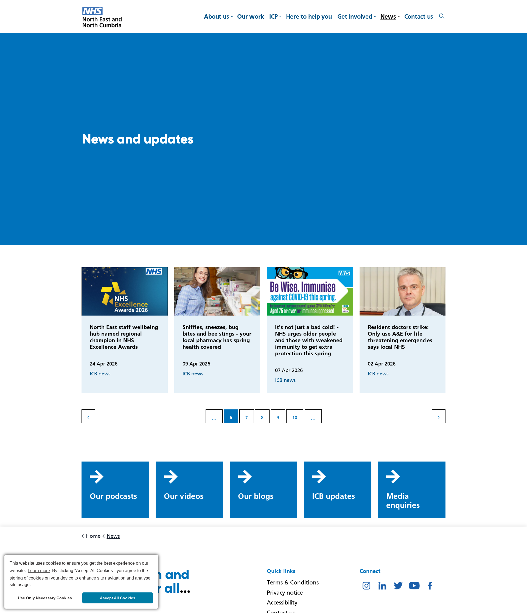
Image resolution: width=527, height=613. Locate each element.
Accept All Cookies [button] (117, 598)
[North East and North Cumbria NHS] (102, 18)
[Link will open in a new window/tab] (366, 585)
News (388, 16)
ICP (273, 16)
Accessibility (282, 602)
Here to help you (309, 16)
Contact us (418, 16)
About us (216, 16)
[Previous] (88, 416)
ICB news (100, 373)
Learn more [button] (39, 570)
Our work (250, 16)
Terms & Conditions (293, 582)
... (214, 417)
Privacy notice (285, 592)
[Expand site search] (442, 16)
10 (294, 417)
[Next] (438, 416)
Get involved (354, 16)
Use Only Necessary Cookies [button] (45, 598)
